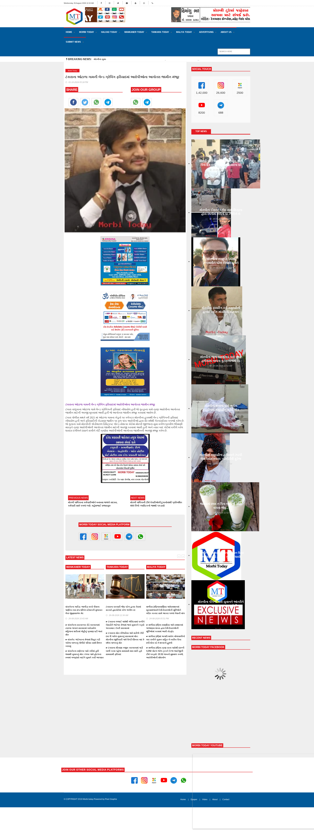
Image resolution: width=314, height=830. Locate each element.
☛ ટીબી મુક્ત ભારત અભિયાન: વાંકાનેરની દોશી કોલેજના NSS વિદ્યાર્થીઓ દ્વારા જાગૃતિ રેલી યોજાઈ (65, 647)
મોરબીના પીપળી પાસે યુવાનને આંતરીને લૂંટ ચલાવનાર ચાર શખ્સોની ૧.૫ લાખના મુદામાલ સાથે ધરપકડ (221, 605)
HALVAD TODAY (109, 32)
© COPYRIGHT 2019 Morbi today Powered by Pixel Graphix (90, 799)
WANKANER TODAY (134, 32)
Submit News (73, 42)
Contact (225, 799)
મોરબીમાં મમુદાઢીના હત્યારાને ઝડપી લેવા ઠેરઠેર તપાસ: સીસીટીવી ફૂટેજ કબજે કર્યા (221, 458)
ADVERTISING (206, 32)
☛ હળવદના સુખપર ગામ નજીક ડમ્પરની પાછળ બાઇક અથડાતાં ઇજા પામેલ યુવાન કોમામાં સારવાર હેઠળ (104, 639)
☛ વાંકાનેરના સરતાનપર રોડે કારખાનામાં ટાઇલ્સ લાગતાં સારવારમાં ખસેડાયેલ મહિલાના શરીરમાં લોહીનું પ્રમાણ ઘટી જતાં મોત (146, 630)
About (215, 799)
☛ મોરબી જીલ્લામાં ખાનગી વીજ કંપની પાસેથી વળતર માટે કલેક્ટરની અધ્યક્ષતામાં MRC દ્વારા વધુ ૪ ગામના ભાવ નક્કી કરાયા (65, 636)
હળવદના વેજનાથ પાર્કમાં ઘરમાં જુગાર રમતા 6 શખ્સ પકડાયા (106, 608)
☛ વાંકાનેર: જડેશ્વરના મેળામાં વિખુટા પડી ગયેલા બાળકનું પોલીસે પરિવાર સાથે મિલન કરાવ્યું (146, 642)
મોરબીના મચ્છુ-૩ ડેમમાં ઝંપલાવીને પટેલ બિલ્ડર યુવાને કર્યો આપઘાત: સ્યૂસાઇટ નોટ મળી (221, 262)
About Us (226, 32)
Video (204, 799)
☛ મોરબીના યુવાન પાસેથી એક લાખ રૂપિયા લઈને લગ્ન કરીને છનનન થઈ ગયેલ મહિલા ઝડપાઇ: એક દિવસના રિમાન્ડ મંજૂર (66, 624)
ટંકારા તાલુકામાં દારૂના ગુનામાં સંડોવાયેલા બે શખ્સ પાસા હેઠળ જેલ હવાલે (66, 608)
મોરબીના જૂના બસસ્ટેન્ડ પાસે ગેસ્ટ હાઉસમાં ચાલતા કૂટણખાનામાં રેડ (220, 358)
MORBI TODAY (86, 32)
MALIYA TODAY (184, 32)
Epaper (194, 799)
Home (69, 32)
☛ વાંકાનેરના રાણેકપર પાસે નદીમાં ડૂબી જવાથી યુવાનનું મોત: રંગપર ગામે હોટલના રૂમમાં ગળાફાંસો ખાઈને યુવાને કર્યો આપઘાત (147, 654)
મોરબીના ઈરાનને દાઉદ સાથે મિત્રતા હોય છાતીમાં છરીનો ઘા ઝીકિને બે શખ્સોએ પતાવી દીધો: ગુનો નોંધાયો (221, 213)
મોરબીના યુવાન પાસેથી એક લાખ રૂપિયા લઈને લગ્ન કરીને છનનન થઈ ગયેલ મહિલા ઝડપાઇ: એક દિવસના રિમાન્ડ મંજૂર (146, 59)
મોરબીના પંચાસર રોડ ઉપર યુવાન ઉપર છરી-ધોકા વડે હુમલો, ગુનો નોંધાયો (221, 554)
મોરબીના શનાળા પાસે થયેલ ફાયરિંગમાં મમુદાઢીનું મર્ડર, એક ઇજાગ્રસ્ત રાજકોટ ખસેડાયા (220, 409)
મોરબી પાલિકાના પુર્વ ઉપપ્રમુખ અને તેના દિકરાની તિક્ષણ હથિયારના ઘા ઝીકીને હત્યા (220, 164)
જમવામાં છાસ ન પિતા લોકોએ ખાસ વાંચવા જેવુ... (221, 505)
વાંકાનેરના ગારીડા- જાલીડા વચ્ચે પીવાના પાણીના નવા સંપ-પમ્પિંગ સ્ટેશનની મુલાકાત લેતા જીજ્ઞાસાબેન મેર (146, 610)
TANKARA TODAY (160, 32)
